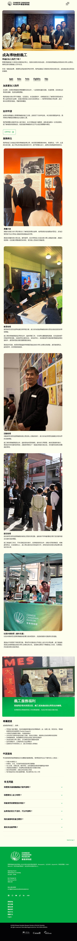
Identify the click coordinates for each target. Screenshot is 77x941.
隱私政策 (10, 907)
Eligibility (36, 79)
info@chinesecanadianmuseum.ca (18, 889)
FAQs (46, 79)
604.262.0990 (12, 887)
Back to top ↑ (71, 840)
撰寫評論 (10, 902)
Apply (11, 79)
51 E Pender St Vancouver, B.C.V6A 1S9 (12, 880)
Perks (27, 79)
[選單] (67, 3)
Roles (19, 79)
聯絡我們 (10, 909)
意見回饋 (10, 904)
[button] (9, 132)
